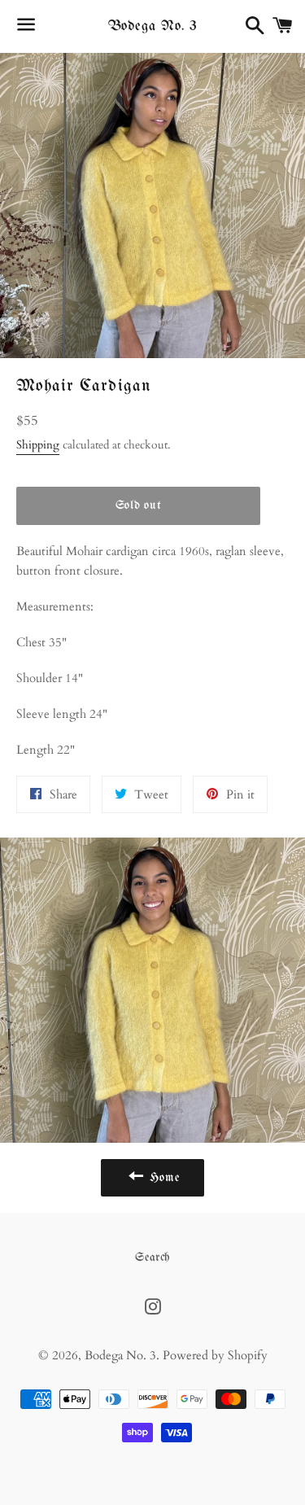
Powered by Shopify (215, 1355)
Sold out (138, 505)
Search (152, 1257)
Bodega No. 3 (153, 26)
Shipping (37, 445)
